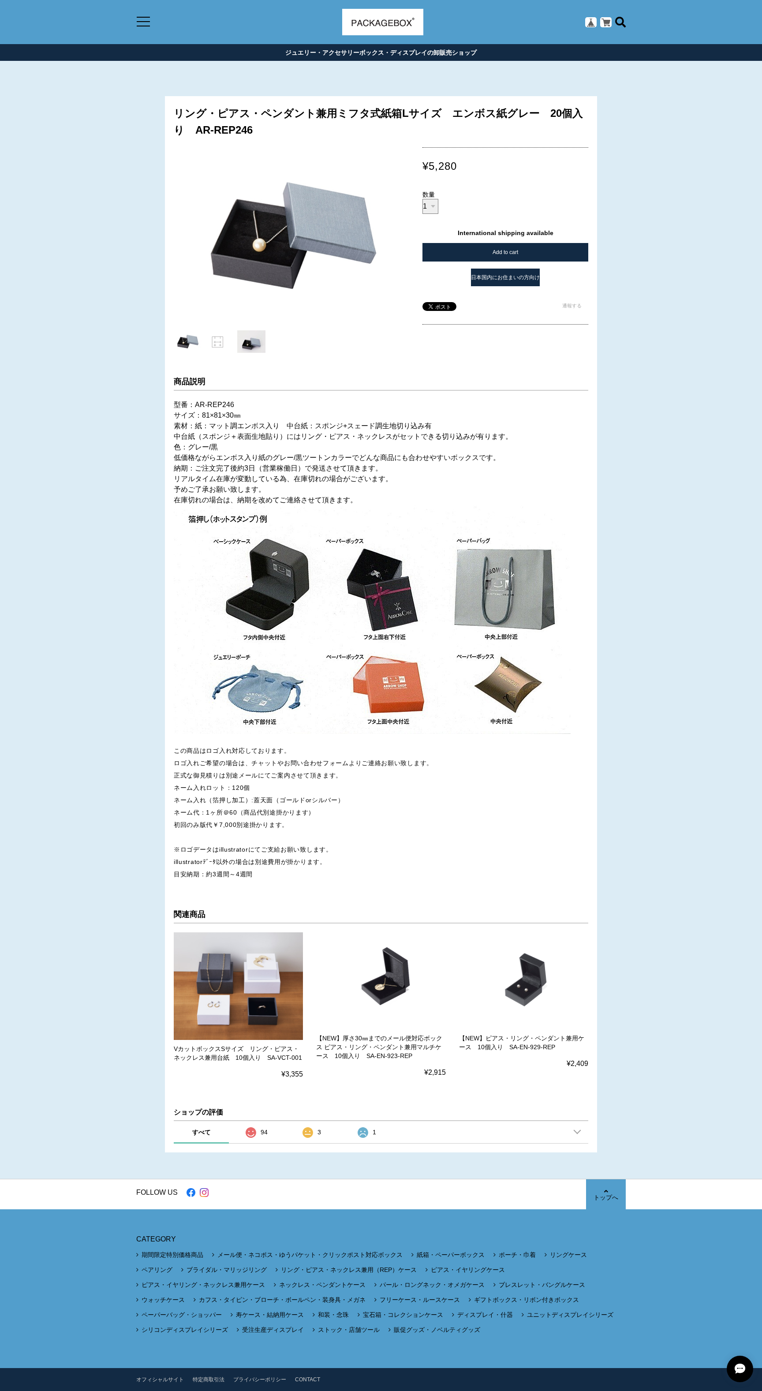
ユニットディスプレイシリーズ (570, 1314)
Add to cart (505, 252)
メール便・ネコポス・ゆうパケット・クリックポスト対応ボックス (310, 1254)
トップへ (606, 1197)
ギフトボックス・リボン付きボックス (526, 1299)
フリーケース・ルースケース (420, 1299)
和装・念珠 (333, 1314)
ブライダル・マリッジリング (227, 1269)
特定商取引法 (208, 1379)
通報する (572, 305)
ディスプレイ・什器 (485, 1314)
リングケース (568, 1254)
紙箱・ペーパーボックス (451, 1254)
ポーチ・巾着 (517, 1254)
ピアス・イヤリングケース (468, 1269)
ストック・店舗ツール (349, 1329)
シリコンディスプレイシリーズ (185, 1329)
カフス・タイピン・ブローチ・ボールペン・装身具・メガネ (282, 1299)
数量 (428, 194)
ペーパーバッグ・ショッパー (182, 1314)
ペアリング (157, 1269)
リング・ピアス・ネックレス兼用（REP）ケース (349, 1269)
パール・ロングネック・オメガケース (432, 1284)
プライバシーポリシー (259, 1379)
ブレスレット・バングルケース (542, 1284)
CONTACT (307, 1379)
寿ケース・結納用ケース (270, 1314)
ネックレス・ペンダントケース (322, 1284)
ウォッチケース (163, 1299)
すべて (201, 1132)
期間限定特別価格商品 (172, 1254)
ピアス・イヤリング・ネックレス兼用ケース (203, 1284)
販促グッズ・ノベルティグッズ (437, 1329)
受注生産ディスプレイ (273, 1329)
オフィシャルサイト (160, 1379)
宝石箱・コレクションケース (403, 1314)
